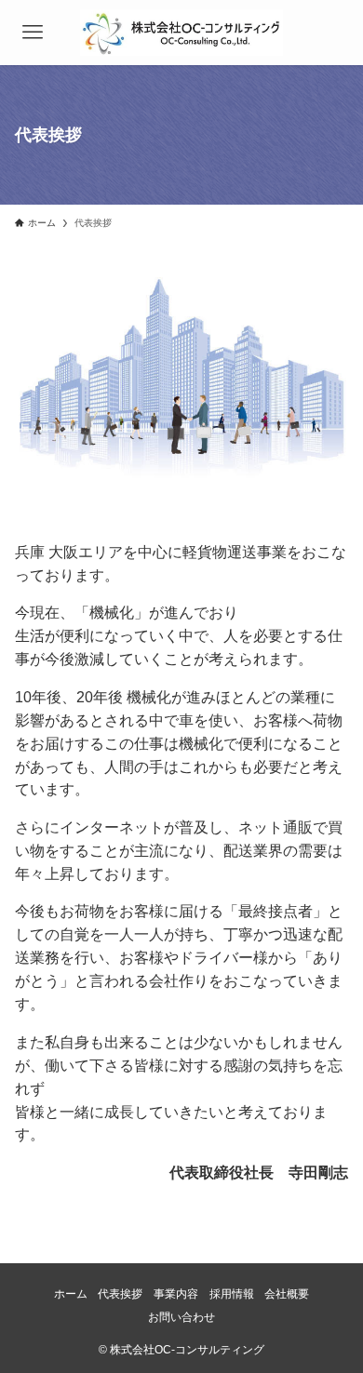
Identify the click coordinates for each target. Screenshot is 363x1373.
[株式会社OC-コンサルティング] (181, 32)
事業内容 (176, 1293)
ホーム (70, 1293)
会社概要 (286, 1293)
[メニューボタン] (32, 32)
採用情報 (231, 1293)
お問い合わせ (181, 1317)
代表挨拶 (120, 1293)
